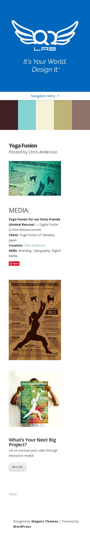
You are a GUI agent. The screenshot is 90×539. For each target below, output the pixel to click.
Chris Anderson (43, 151)
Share (13, 494)
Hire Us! (17, 467)
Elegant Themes (44, 521)
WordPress (22, 526)
